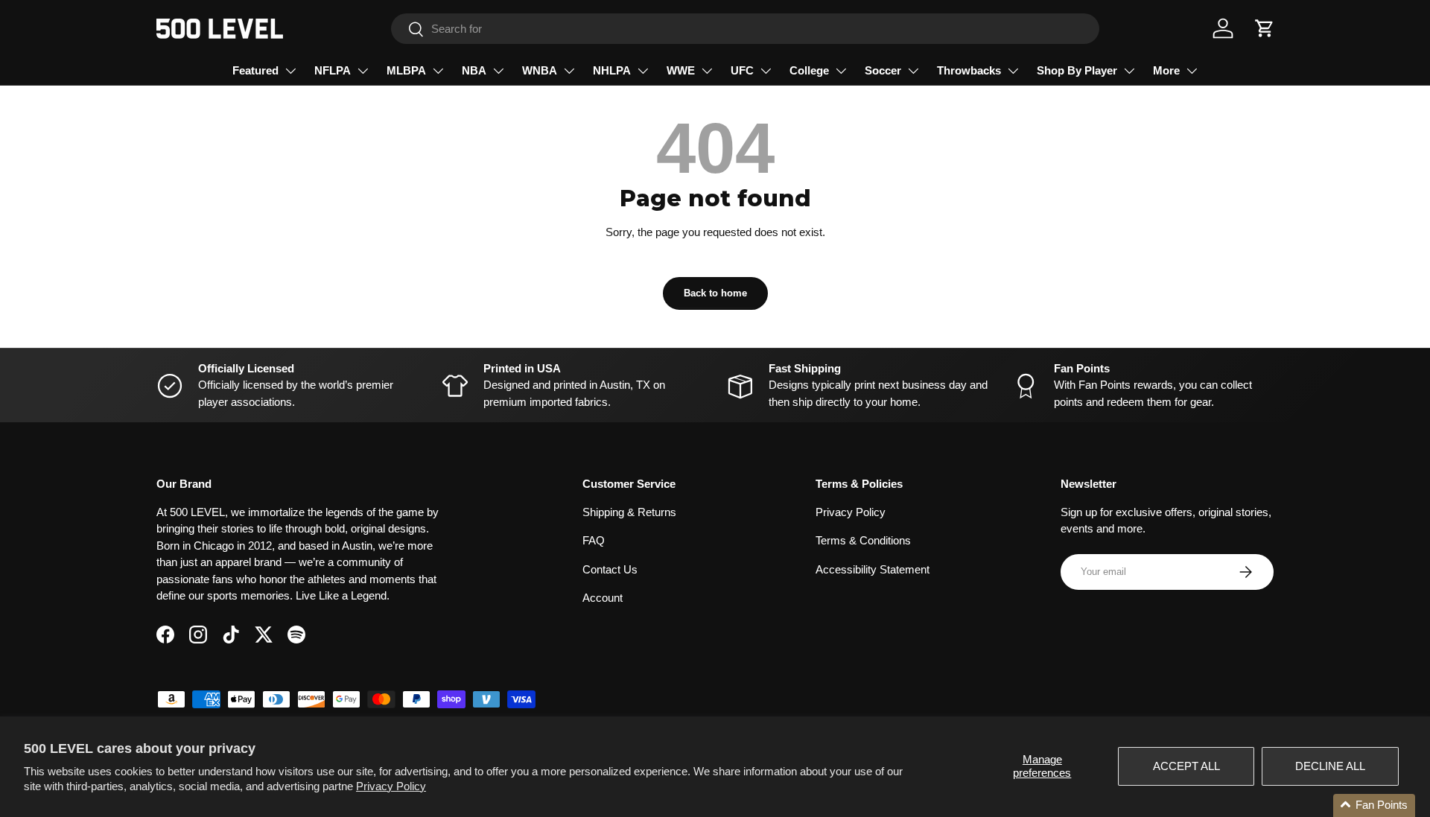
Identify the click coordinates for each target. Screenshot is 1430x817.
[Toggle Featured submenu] (290, 71)
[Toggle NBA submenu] (498, 71)
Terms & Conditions (863, 540)
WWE (681, 70)
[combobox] (745, 28)
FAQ (593, 540)
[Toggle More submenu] (1192, 71)
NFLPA (332, 70)
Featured (255, 70)
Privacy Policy (391, 786)
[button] (1264, 28)
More (1166, 70)
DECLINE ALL (1330, 766)
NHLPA (612, 70)
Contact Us (610, 569)
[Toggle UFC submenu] (766, 71)
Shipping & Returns (629, 512)
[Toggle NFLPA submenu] (363, 71)
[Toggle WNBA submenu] (569, 71)
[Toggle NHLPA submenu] (643, 71)
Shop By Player (1077, 70)
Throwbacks (969, 70)
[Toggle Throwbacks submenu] (1013, 71)
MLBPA (406, 70)
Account (602, 597)
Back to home (715, 293)
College (809, 70)
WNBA (539, 70)
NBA (474, 70)
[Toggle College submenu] (841, 71)
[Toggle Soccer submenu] (913, 71)
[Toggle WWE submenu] (707, 71)
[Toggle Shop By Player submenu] (1129, 71)
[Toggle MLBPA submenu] (438, 71)
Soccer (883, 70)
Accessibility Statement (873, 569)
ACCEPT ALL (1186, 766)
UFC (742, 70)
